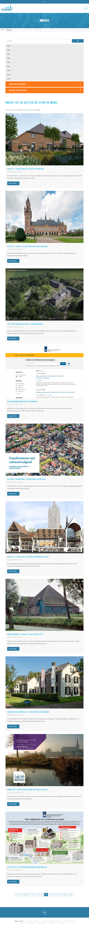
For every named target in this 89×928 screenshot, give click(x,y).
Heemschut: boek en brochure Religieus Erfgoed (27, 790)
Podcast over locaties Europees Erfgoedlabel (27, 246)
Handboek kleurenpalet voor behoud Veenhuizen (28, 712)
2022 (8, 62)
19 (37, 895)
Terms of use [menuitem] (42, 923)
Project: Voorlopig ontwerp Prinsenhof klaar (28, 557)
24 (59, 895)
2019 (8, 75)
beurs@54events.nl (53, 921)
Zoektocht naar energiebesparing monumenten (27, 867)
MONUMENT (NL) (2, 29)
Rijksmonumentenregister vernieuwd (22, 402)
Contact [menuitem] (31, 923)
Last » (71, 895)
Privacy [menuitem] (53, 923)
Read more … (13, 183)
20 (41, 895)
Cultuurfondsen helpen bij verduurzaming (25, 324)
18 (32, 895)
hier (27, 110)
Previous (26, 895)
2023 (8, 58)
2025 (8, 50)
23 (55, 895)
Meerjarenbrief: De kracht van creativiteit (25, 634)
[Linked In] (44, 912)
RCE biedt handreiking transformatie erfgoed (26, 479)
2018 (8, 79)
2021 (8, 66)
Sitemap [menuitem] (61, 923)
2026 (8, 46)
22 (50, 895)
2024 (8, 54)
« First (18, 895)
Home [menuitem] (22, 923)
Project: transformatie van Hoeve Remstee (25, 169)
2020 (8, 70)
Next (64, 895)
